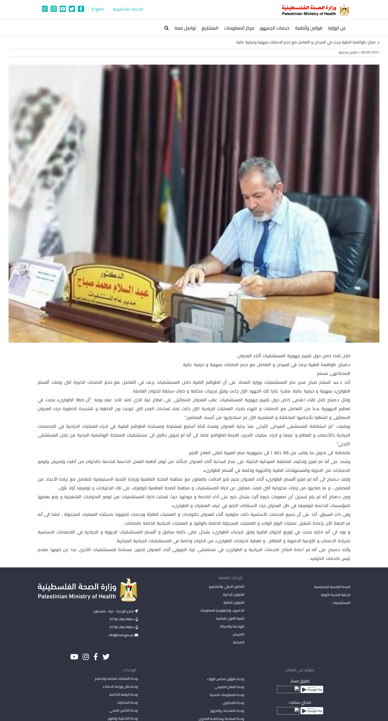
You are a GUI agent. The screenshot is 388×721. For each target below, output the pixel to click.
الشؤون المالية (234, 602)
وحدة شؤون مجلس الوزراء (225, 679)
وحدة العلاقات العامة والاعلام (116, 678)
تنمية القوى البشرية (230, 618)
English (97, 9)
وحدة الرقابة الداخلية (123, 694)
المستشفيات (341, 602)
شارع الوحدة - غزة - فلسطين (114, 611)
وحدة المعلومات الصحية (227, 694)
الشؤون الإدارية (233, 594)
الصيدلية (238, 642)
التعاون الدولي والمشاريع (226, 586)
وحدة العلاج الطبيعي (229, 686)
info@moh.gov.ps (122, 635)
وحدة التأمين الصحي (123, 710)
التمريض (238, 634)
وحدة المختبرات (127, 702)
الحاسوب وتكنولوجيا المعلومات (222, 610)
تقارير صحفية (348, 52)
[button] (166, 27)
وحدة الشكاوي (233, 702)
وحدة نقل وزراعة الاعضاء (120, 686)
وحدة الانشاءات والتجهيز (227, 710)
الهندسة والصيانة (232, 626)
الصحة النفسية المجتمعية (332, 587)
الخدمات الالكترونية (128, 9)
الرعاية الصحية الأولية (335, 594)
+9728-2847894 (123, 619)
